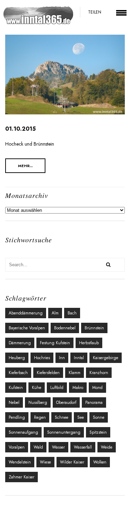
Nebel (14, 402)
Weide (106, 447)
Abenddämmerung (26, 313)
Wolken (99, 462)
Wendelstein (20, 462)
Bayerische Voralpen (27, 328)
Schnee (61, 417)
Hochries (42, 358)
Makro (77, 387)
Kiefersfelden (48, 373)
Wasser (58, 447)
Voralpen (17, 447)
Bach (72, 313)
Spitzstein (98, 432)
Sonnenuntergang (63, 432)
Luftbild (56, 387)
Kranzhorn (98, 373)
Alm (55, 313)
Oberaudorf (66, 402)
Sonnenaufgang (23, 432)
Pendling (17, 417)
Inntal (79, 358)
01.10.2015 (20, 129)
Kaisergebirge (105, 358)
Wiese (45, 462)
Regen (40, 417)
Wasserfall (83, 447)
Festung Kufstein (55, 343)
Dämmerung (20, 343)
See (80, 417)
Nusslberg (37, 402)
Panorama (94, 402)
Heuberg (17, 358)
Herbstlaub (89, 343)
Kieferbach (18, 373)
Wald (38, 447)
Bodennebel (65, 328)
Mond (97, 387)
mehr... (25, 165)
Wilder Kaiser (72, 462)
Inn (62, 358)
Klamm (74, 373)
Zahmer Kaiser (21, 477)
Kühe (36, 387)
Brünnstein (94, 328)
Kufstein (16, 387)
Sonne (98, 417)
